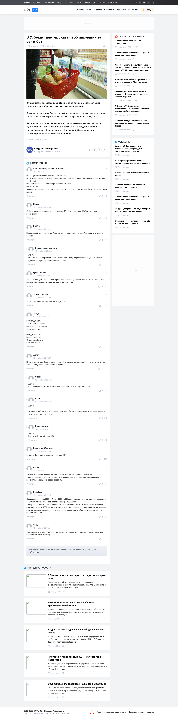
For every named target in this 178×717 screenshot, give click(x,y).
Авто (78, 3)
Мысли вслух (89, 3)
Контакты (112, 3)
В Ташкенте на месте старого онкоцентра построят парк (77, 577)
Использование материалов (141, 712)
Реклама (101, 3)
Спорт (59, 3)
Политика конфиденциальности (111, 712)
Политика (97, 10)
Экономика (133, 10)
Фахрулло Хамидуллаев (46, 148)
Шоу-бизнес (49, 3)
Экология (69, 3)
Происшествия (84, 10)
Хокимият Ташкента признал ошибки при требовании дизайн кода (71, 604)
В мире (27, 3)
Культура (37, 3)
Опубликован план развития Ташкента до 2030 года (77, 684)
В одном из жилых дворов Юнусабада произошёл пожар (76, 631)
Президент (109, 10)
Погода (149, 10)
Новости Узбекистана (38, 139)
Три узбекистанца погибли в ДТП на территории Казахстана (75, 658)
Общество (121, 10)
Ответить (30, 196)
